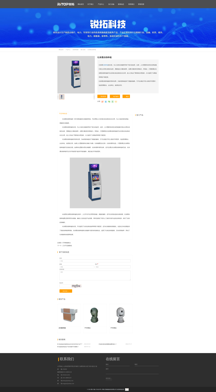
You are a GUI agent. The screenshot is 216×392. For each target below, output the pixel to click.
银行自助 (83, 49)
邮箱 (60, 264)
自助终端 (105, 65)
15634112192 (66, 375)
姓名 (60, 258)
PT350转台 (88, 328)
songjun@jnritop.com (68, 383)
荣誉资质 (141, 4)
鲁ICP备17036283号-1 (96, 389)
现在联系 (103, 96)
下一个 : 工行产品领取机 (64, 245)
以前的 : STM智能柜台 (64, 242)
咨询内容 (61, 269)
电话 (127, 96)
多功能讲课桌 (62, 328)
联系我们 (131, 4)
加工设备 (111, 4)
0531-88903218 (67, 372)
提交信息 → (66, 291)
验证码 (61, 283)
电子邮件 (116, 96)
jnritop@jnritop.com (67, 380)
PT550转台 (114, 328)
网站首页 (81, 4)
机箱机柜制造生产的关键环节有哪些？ (69, 346)
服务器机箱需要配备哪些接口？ (108, 344)
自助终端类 (75, 49)
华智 (103, 389)
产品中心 (68, 49)
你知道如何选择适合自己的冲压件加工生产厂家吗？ (71, 344)
